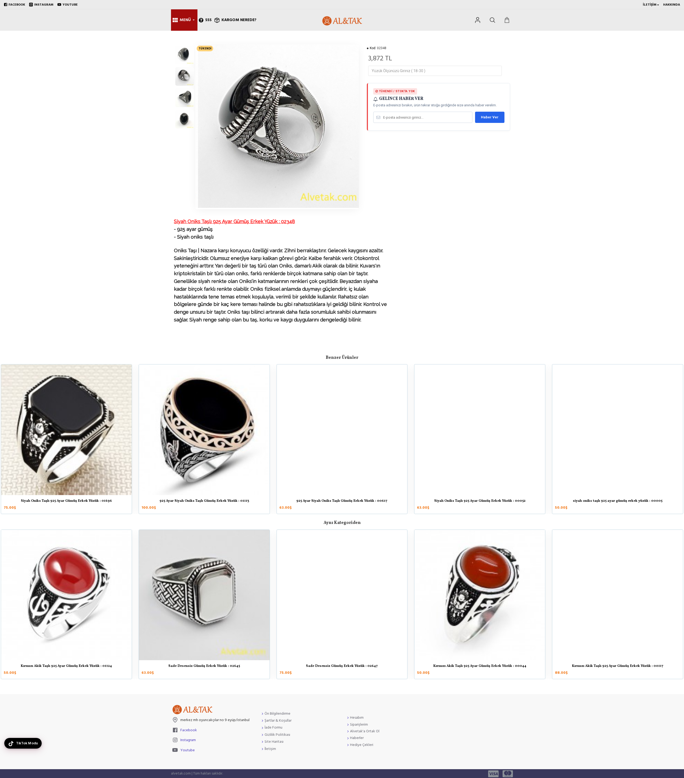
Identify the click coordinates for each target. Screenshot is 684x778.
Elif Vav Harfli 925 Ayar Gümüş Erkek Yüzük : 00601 (479, 666)
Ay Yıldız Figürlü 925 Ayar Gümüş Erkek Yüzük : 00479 (66, 666)
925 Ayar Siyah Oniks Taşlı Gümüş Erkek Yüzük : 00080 (480, 501)
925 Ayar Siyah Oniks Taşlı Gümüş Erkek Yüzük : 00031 (341, 501)
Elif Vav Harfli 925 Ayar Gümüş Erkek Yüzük (342, 666)
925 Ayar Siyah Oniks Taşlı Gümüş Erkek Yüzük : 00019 (66, 501)
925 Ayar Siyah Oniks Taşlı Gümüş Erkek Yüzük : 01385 (618, 501)
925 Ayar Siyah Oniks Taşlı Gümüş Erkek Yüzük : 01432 (204, 501)
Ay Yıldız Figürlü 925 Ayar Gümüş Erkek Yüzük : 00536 (204, 666)
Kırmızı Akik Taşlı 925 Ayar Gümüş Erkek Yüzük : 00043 (617, 666)
